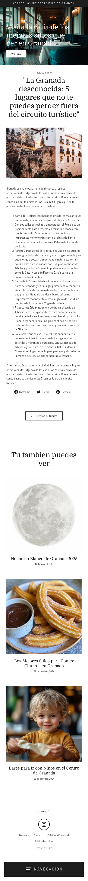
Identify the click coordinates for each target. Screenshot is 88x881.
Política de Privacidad (58, 835)
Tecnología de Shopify (43, 847)
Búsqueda (24, 835)
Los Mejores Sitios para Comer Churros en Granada (44, 663)
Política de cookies (44, 841)
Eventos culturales (46, 415)
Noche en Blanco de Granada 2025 (44, 558)
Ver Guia (16, 54)
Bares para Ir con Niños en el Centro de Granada (44, 771)
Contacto (38, 835)
